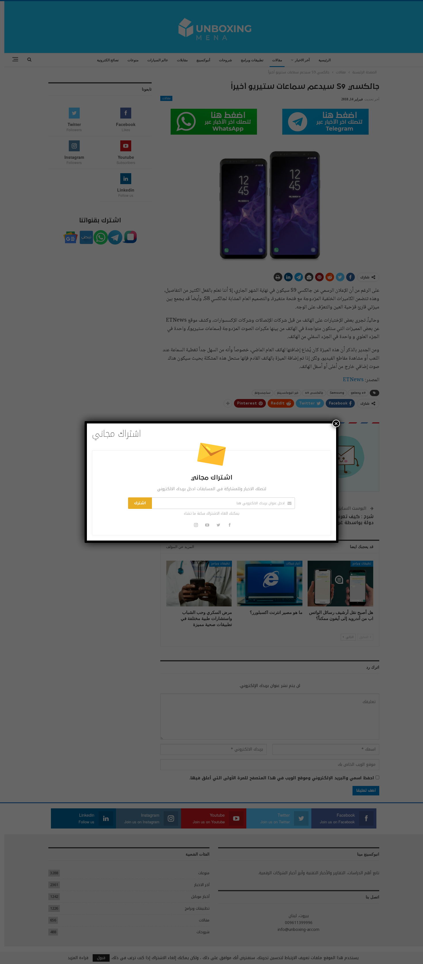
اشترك (140, 503)
